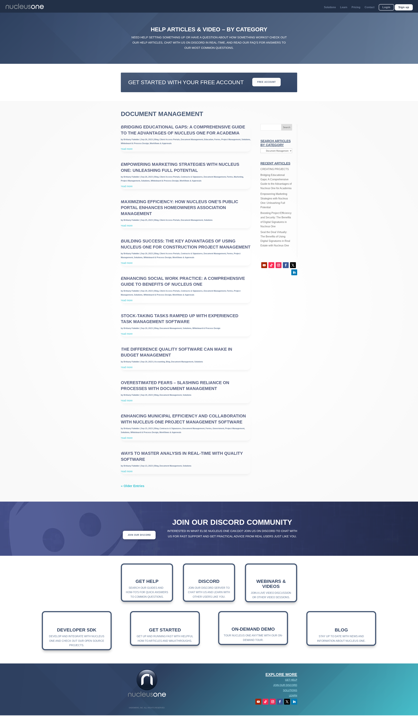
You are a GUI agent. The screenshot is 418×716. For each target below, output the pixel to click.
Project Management (231, 139)
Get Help (147, 581)
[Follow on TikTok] (271, 265)
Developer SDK (76, 629)
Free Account (266, 82)
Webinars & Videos (271, 584)
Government (218, 428)
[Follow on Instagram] (278, 265)
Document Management (192, 139)
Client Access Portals (170, 139)
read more (127, 149)
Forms (217, 139)
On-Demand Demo (253, 629)
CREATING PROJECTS (274, 169)
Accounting (159, 362)
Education (208, 139)
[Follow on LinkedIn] (294, 272)
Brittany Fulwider (131, 139)
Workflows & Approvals (161, 143)
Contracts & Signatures (192, 177)
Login (386, 7)
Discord (208, 581)
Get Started (165, 629)
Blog (156, 139)
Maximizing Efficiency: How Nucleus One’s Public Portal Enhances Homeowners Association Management (179, 207)
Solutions (330, 7)
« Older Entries (132, 486)
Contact (369, 7)
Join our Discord (139, 535)
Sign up (403, 7)
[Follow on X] (293, 265)
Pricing (356, 7)
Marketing (238, 177)
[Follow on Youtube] (264, 265)
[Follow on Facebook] (286, 265)
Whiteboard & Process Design (135, 143)
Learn (343, 7)
